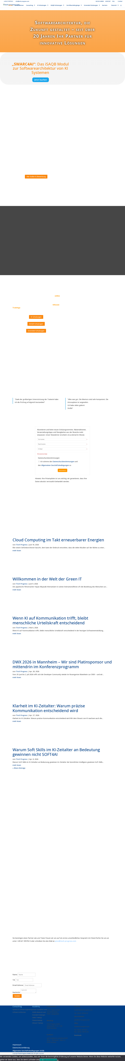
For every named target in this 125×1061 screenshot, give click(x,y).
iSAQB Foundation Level (39, 1009)
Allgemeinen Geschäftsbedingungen (55, 465)
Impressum (17, 1045)
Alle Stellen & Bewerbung (36, 176)
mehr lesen (17, 765)
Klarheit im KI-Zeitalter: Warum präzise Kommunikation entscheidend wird (49, 708)
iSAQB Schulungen (56, 5)
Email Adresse (18, 985)
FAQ (113, 1)
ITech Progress (21, 545)
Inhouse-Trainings (37, 1023)
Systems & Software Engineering (22, 1009)
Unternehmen (19, 5)
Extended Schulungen (91, 5)
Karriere (104, 5)
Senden (17, 996)
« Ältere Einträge (19, 768)
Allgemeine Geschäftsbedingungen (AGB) (28, 1051)
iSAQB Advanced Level (39, 1012)
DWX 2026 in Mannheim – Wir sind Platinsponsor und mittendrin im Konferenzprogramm (62, 664)
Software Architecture (19, 1012)
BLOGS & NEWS (100, 1)
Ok (41, 1060)
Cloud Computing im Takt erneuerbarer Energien (58, 540)
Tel (14, 980)
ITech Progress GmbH (24, 1053)
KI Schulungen (41, 5)
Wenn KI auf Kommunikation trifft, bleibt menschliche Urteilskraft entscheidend (50, 620)
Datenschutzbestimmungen (48, 458)
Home (10, 5)
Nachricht (16, 992)
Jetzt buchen (40, 79)
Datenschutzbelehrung (49, 1060)
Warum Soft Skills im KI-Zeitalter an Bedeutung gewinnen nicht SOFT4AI (56, 752)
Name (15, 974)
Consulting (29, 5)
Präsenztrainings (37, 1020)
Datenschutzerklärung (21, 1048)
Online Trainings (37, 1017)
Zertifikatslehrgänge (73, 5)
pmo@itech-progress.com (65, 941)
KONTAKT (108, 1)
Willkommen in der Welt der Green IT (47, 579)
